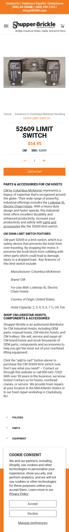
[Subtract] (25, 160)
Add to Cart (35, 171)
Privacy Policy (18, 494)
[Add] (44, 160)
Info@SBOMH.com (35, 10)
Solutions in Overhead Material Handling (40, 114)
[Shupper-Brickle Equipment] (34, 25)
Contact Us (13, 3)
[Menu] (6, 26)
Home (7, 114)
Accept (33, 504)
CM (24, 150)
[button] (62, 26)
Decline (33, 513)
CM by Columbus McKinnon (23, 190)
